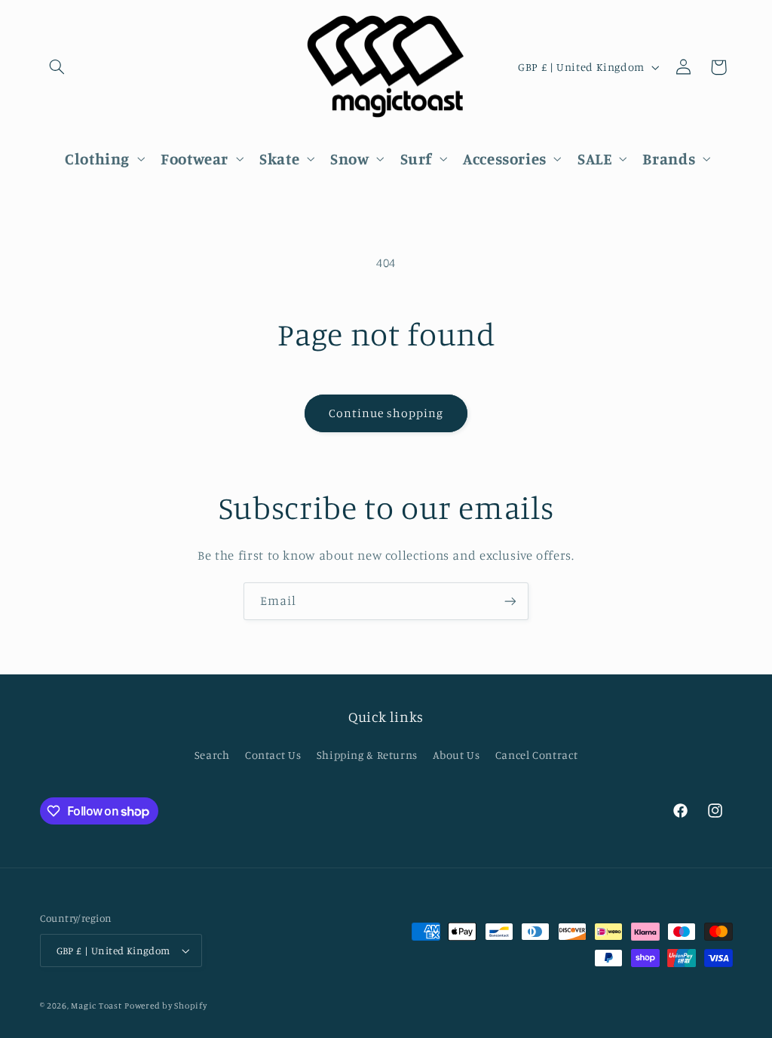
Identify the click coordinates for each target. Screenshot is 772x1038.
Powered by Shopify (165, 1005)
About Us (456, 754)
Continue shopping (386, 413)
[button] (57, 67)
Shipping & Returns (367, 754)
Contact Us (273, 754)
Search (212, 754)
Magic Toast (96, 1005)
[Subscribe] (510, 600)
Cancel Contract (536, 754)
